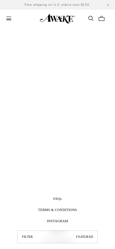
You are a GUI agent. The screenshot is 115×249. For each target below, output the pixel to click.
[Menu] (8, 18)
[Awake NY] (57, 17)
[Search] (91, 18)
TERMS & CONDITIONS (57, 210)
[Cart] (101, 18)
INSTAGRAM (57, 221)
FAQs (57, 199)
